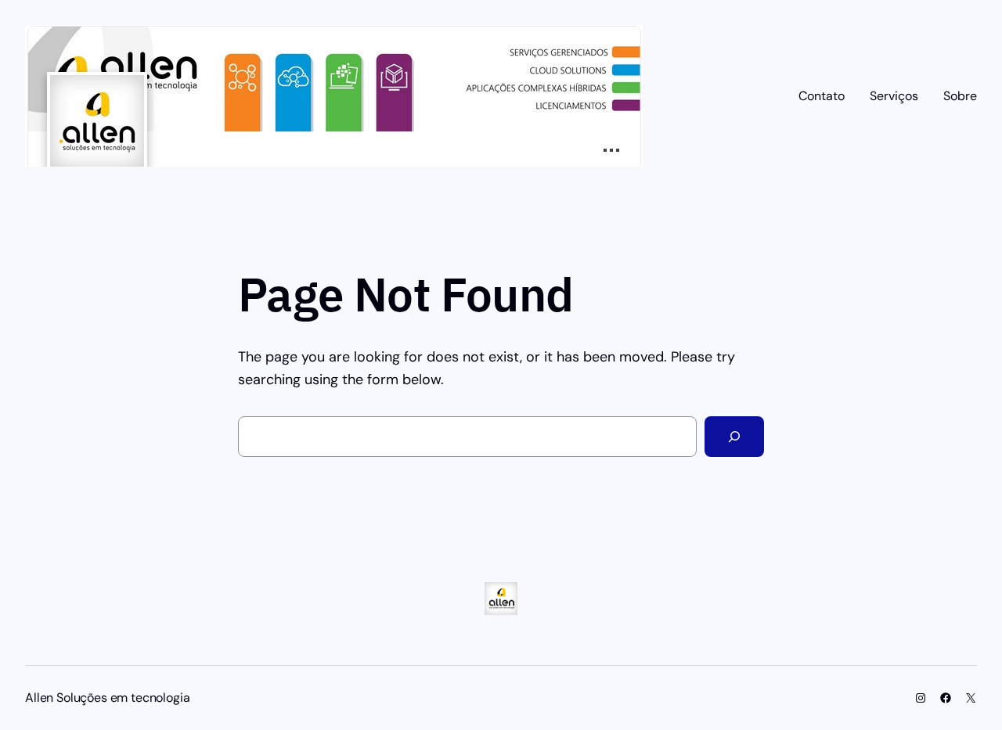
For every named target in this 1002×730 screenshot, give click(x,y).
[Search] (734, 436)
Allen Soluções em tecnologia (107, 697)
